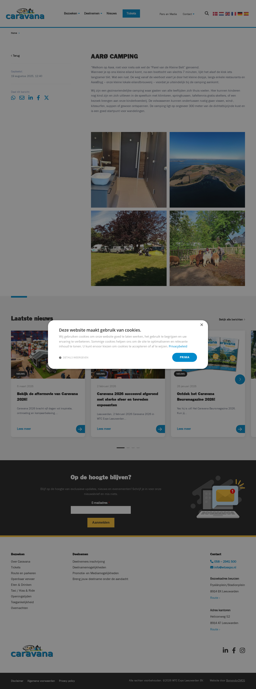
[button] (73, 357)
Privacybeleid (178, 346)
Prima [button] (184, 357)
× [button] (201, 324)
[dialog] (128, 344)
